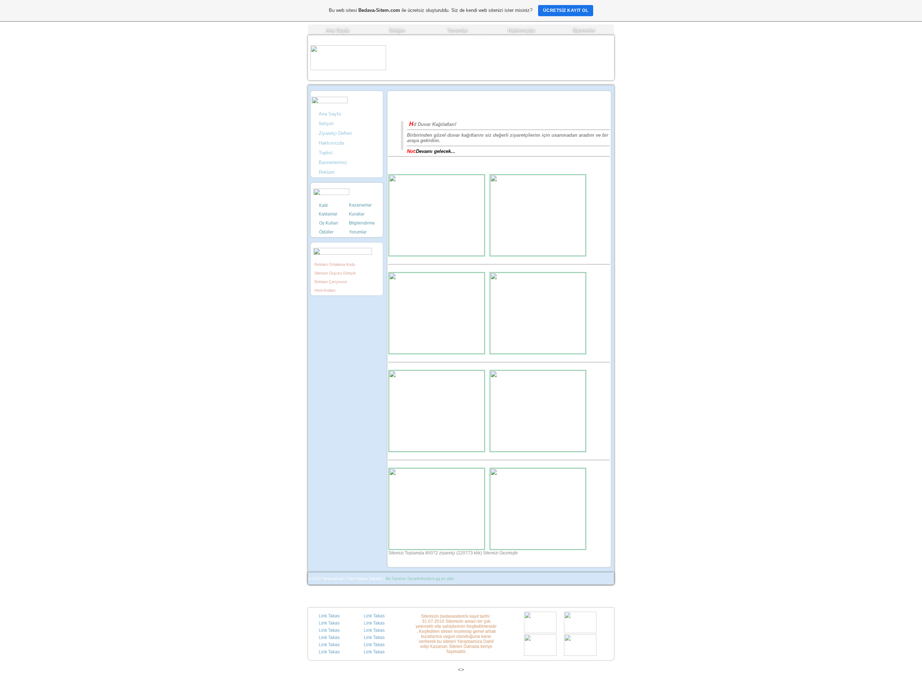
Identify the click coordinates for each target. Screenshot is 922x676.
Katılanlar (327, 214)
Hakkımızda (521, 30)
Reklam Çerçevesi (330, 282)
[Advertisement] (500, 58)
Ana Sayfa (337, 30)
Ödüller (326, 232)
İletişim (397, 30)
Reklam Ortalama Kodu (334, 264)
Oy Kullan (328, 223)
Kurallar (356, 214)
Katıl (323, 205)
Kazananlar (360, 205)
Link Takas (329, 615)
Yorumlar (457, 30)
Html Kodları (324, 290)
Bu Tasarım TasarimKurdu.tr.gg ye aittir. (420, 578)
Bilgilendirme (362, 223)
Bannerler (584, 30)
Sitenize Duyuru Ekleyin (334, 273)
